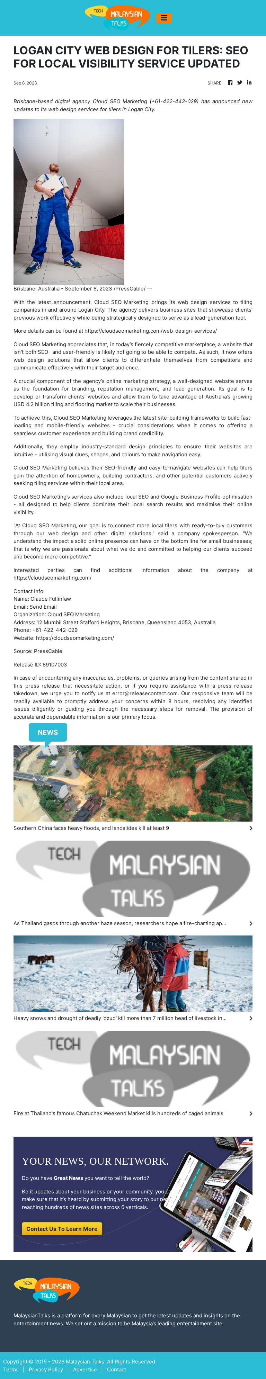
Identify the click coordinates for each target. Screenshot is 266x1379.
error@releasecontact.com (145, 693)
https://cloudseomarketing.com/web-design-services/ (151, 331)
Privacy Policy (46, 1369)
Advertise (85, 1369)
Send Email (43, 606)
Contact (116, 1369)
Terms (11, 1369)
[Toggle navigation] (164, 18)
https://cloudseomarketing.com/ (52, 577)
